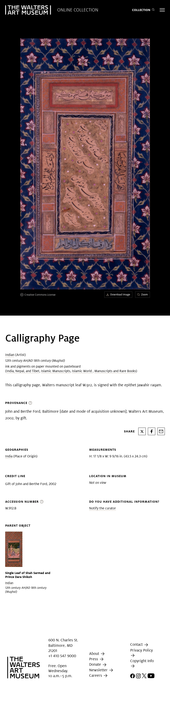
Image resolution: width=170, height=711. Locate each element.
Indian (9, 355)
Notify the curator (102, 508)
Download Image (120, 294)
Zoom (144, 294)
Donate (95, 664)
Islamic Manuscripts (55, 371)
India (8, 456)
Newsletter (99, 670)
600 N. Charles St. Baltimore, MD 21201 (63, 645)
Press (94, 659)
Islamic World (82, 371)
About (94, 653)
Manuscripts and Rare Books (115, 371)
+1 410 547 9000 (62, 655)
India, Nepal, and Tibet (22, 371)
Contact (137, 644)
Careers (96, 675)
